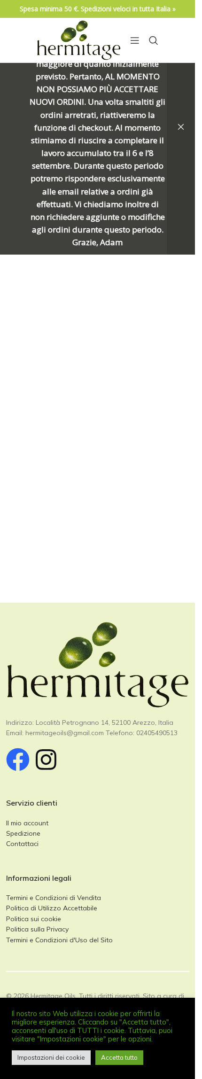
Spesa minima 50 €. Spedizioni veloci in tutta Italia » (98, 8)
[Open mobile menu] (134, 40)
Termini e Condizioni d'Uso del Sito (59, 940)
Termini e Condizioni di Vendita (53, 897)
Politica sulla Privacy (37, 929)
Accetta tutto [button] (119, 1057)
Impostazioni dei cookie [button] (51, 1057)
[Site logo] (79, 39)
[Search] (153, 40)
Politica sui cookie (33, 919)
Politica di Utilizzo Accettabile (51, 908)
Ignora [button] (181, 127)
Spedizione (23, 833)
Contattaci (22, 843)
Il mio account (27, 823)
